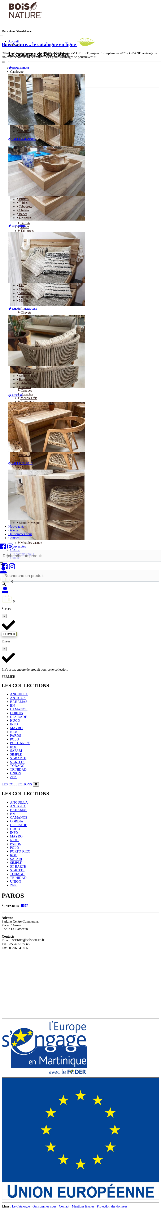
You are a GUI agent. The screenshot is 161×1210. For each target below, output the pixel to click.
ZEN (13, 777)
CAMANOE (18, 709)
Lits (21, 285)
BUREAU (17, 395)
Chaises (23, 210)
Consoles (24, 372)
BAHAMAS (18, 701)
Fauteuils (24, 387)
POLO (14, 739)
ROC (13, 747)
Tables (22, 202)
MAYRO (16, 728)
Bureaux (24, 455)
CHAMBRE (18, 225)
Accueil (13, 41)
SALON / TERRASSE (24, 308)
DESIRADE (18, 717)
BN (12, 705)
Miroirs (23, 300)
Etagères (24, 127)
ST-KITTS (17, 762)
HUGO (15, 720)
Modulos (24, 131)
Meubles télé (27, 376)
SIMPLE (16, 754)
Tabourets (25, 206)
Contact (13, 538)
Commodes (26, 297)
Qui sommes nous (20, 534)
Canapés (24, 368)
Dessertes (24, 218)
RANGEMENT (20, 67)
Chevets (24, 289)
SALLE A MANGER (23, 139)
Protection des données (112, 1206)
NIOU (14, 732)
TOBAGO (17, 765)
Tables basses (27, 383)
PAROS (15, 735)
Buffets (23, 199)
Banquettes (26, 379)
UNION (15, 773)
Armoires (24, 293)
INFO (14, 724)
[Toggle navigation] (1, 35)
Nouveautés (16, 526)
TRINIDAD (18, 769)
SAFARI (16, 750)
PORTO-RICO (20, 743)
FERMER (9, 634)
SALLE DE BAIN (21, 463)
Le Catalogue (21, 1206)
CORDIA (16, 713)
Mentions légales (83, 1206)
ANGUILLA (19, 694)
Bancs (22, 214)
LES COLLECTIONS (17, 784)
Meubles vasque (29, 523)
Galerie (13, 530)
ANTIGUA (18, 698)
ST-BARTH (18, 758)
